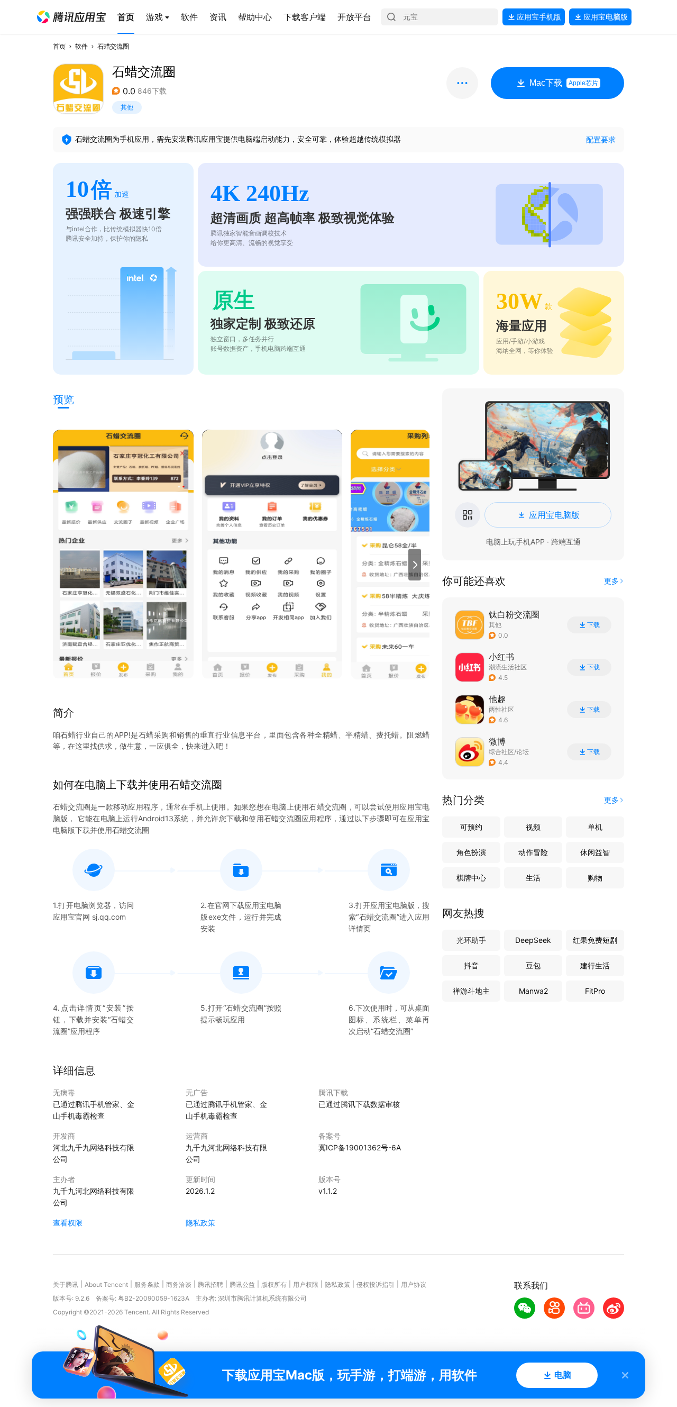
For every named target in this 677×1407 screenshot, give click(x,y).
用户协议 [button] (413, 1284)
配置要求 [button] (601, 139)
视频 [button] (533, 826)
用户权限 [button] (305, 1284)
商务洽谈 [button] (178, 1284)
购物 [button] (595, 877)
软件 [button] (81, 46)
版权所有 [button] (274, 1284)
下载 (593, 625)
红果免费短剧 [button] (595, 940)
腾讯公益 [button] (242, 1284)
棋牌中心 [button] (471, 877)
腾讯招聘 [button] (210, 1284)
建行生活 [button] (595, 965)
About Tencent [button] (106, 1284)
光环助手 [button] (471, 940)
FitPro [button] (595, 990)
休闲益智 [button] (595, 852)
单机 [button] (595, 826)
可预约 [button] (471, 826)
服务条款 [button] (147, 1284)
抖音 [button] (471, 965)
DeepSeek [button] (533, 940)
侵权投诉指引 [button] (375, 1284)
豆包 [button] (533, 965)
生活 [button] (533, 877)
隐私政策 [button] (200, 1222)
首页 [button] (59, 46)
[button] (71, 17)
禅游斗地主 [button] (471, 990)
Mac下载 (563, 82)
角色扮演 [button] (471, 852)
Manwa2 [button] (533, 990)
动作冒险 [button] (533, 852)
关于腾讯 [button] (65, 1284)
